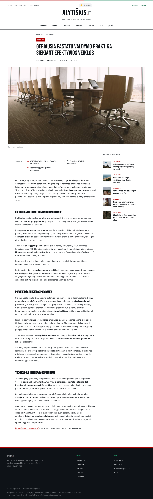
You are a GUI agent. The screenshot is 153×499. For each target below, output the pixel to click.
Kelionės (91, 25)
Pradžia (39, 34)
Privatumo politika (121, 468)
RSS (116, 472)
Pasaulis (67, 25)
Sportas (79, 25)
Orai (101, 25)
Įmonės (111, 25)
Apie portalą (119, 460)
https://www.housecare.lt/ (27, 428)
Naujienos (43, 25)
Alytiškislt (10, 456)
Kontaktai (118, 464)
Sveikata (55, 25)
